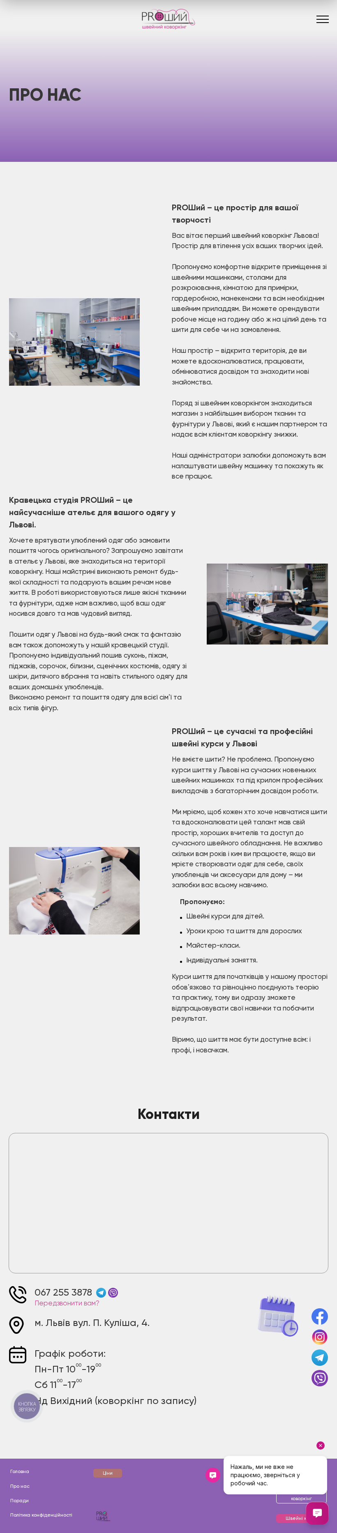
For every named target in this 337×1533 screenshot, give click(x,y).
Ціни (108, 1473)
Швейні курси (301, 1518)
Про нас (20, 1486)
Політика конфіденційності (41, 1515)
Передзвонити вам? (67, 1303)
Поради (19, 1500)
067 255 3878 (63, 1293)
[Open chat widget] (317, 1513)
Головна (19, 1471)
